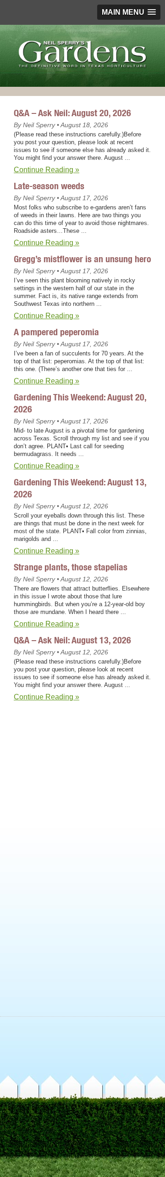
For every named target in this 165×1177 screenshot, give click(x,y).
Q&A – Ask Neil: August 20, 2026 (72, 112)
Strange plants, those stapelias (70, 567)
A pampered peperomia (56, 332)
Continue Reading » (46, 170)
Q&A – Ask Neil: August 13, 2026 (72, 640)
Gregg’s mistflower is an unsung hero (82, 258)
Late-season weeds (49, 185)
